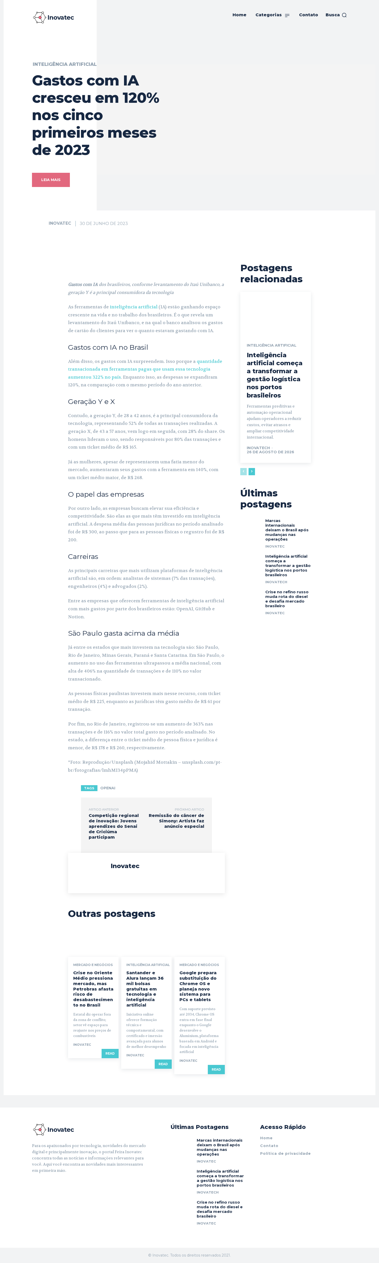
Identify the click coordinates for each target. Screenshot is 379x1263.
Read (110, 1053)
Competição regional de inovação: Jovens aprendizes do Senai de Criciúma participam (114, 826)
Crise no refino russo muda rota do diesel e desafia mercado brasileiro (287, 598)
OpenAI (107, 788)
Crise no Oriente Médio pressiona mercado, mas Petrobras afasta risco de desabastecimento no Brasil (93, 989)
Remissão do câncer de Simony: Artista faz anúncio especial (176, 821)
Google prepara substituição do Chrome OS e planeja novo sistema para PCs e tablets (198, 986)
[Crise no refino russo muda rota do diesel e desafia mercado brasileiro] (250, 595)
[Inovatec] (40, 223)
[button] (336, 15)
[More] (224, 267)
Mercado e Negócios (93, 964)
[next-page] (252, 471)
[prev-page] (243, 471)
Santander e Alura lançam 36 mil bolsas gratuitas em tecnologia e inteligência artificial (145, 989)
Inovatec (60, 223)
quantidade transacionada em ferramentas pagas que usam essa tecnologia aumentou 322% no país (145, 369)
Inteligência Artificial (65, 64)
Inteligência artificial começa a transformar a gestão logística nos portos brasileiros (288, 565)
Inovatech (258, 448)
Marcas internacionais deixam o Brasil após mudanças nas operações (287, 530)
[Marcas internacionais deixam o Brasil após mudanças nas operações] (250, 524)
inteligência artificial (134, 307)
